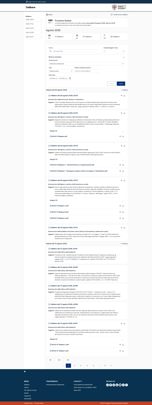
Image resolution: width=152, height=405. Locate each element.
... (99, 366)
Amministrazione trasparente (55, 384)
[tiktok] (123, 385)
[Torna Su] (146, 399)
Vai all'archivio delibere (120, 14)
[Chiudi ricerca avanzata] (123, 57)
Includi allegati (108, 48)
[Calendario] (70, 78)
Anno (116, 48)
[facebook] (111, 385)
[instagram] (114, 385)
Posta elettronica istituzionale (83, 384)
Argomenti (27, 396)
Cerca (51, 48)
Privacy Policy (38, 403)
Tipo (50, 68)
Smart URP (77, 390)
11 (105, 366)
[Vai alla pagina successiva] (111, 366)
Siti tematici (27, 399)
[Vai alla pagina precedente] (63, 366)
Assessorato (53, 60)
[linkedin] (117, 385)
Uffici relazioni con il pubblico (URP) (85, 387)
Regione (26, 384)
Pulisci (112, 84)
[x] (126, 385)
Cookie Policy (28, 403)
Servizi (26, 387)
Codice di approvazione (82, 68)
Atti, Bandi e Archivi (30, 390)
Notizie (26, 393)
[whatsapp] (107, 385)
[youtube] (120, 385)
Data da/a (52, 75)
